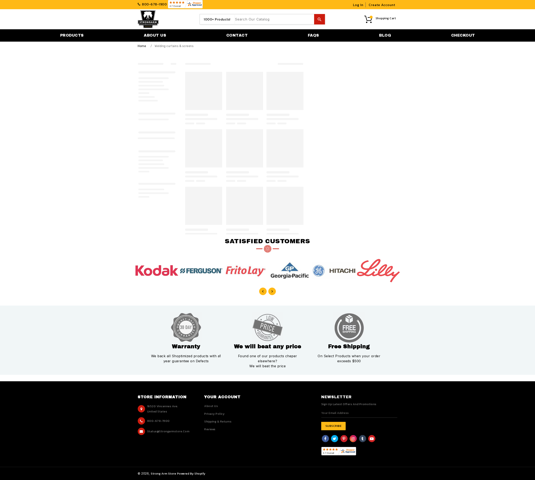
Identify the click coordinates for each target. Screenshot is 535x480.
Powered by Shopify (191, 473)
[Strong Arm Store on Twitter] (334, 439)
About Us (211, 406)
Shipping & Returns (217, 421)
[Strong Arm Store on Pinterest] (344, 439)
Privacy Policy (214, 414)
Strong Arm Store (163, 473)
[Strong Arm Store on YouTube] (372, 439)
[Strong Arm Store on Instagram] (353, 439)
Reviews (209, 429)
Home (142, 46)
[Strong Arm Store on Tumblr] (362, 439)
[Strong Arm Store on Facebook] (325, 439)
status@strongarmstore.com (168, 431)
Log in (358, 4)
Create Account (382, 4)
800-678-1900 (158, 421)
